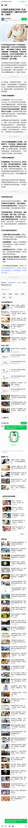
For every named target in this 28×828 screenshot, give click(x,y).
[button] (4, 826)
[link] (9, 826)
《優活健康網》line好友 (14, 282)
